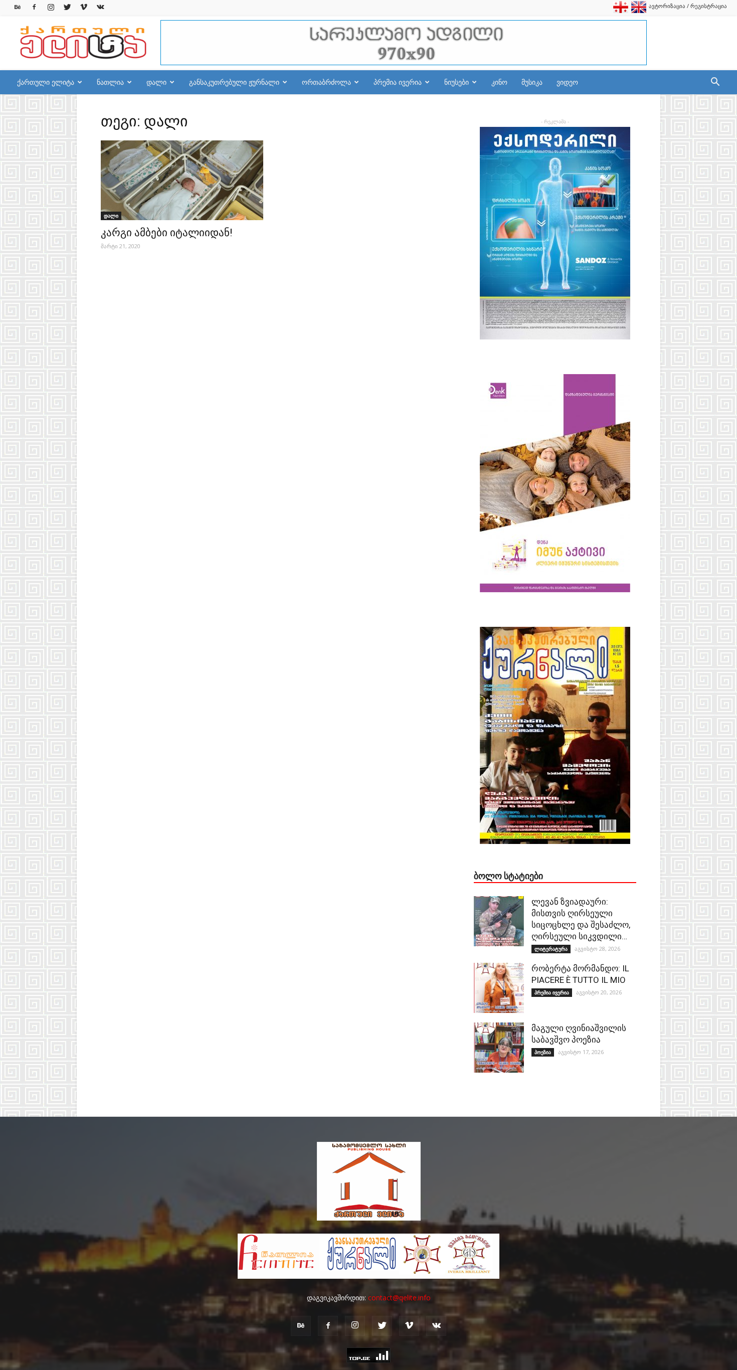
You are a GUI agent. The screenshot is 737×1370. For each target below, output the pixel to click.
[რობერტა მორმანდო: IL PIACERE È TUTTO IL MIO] (499, 988)
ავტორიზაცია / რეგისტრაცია (688, 6)
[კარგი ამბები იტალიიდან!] (182, 180)
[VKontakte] (100, 7)
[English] (638, 11)
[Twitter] (67, 7)
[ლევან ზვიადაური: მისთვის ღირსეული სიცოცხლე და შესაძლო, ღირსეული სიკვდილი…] (499, 921)
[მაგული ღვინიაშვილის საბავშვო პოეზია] (499, 1047)
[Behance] (17, 7)
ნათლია (110, 82)
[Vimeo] (83, 7)
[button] (715, 83)
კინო (499, 82)
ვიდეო (567, 82)
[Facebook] (34, 7)
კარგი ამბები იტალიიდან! (166, 233)
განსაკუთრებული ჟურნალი (234, 82)
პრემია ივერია (398, 82)
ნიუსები (456, 82)
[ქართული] (620, 11)
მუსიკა (531, 82)
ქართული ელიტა (45, 82)
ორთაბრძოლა (326, 82)
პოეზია (542, 1052)
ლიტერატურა (551, 948)
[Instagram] (50, 7)
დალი (156, 82)
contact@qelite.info (399, 1297)
